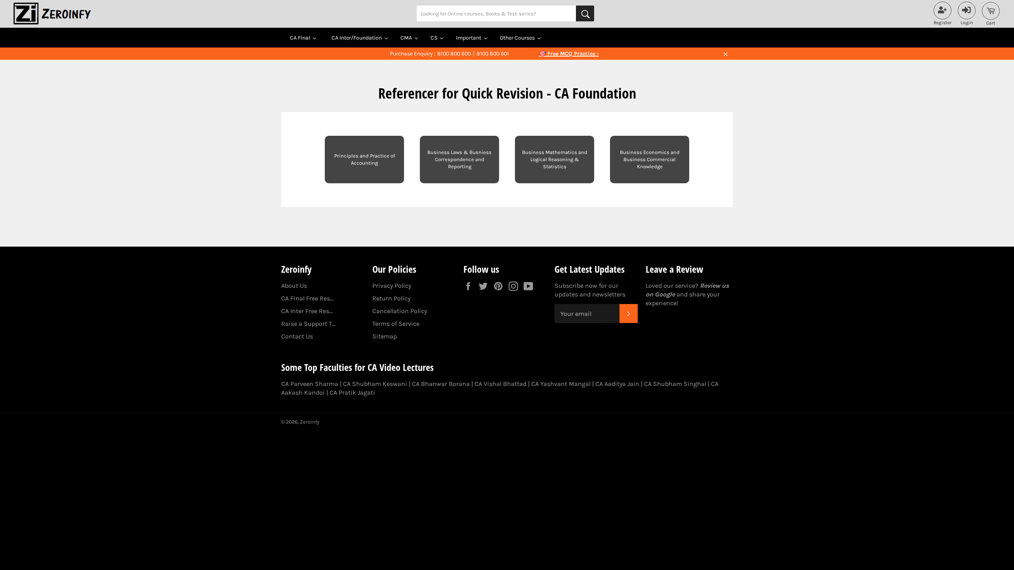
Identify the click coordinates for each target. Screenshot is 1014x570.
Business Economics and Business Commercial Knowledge (650, 159)
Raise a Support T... (308, 323)
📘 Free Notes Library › (569, 53)
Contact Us (297, 336)
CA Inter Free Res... (307, 311)
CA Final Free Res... (307, 298)
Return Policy (391, 298)
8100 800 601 (493, 53)
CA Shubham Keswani (375, 384)
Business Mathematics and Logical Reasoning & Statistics (554, 159)
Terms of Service (395, 323)
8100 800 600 (454, 53)
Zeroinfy (309, 422)
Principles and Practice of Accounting (364, 159)
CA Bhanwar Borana (441, 384)
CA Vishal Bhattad (500, 384)
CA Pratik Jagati (352, 392)
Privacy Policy (391, 285)
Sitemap (384, 336)
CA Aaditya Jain (617, 384)
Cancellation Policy (399, 311)
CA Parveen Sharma (309, 384)
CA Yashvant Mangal (561, 384)
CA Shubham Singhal (675, 384)
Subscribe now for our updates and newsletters (590, 290)
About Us (294, 285)
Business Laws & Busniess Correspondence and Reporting (459, 159)
